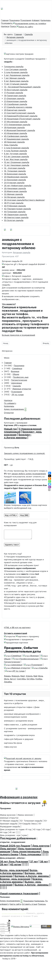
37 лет (34, 861)
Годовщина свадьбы (13, 66)
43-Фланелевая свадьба (15, 133)
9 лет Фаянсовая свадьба (16, 81)
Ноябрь (38, 679)
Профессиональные (29, 659)
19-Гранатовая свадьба (15, 95)
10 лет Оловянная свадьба (16, 162)
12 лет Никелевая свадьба (16, 165)
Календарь (46, 20)
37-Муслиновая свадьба (15, 121)
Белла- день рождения (14, 870)
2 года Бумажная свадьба (16, 148)
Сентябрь (21, 679)
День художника (30, 854)
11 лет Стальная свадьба (16, 84)
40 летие (15, 864)
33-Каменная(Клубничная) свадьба (20, 116)
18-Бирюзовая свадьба (15, 174)
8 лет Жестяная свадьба (15, 159)
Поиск (13, 26)
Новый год (10, 428)
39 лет (4, 864)
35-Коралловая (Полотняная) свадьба (22, 119)
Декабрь (8, 682)
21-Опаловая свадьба (14, 98)
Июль (6, 679)
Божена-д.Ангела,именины (21, 880)
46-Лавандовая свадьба (15, 214)
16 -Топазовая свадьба (15, 171)
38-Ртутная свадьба (13, 203)
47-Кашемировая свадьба (16, 139)
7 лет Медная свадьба (14, 78)
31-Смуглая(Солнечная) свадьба (19, 113)
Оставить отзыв (29, 904)
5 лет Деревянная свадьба (16, 75)
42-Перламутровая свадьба (17, 209)
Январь (7, 676)
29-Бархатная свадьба (15, 110)
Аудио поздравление (14, 409)
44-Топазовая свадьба (14, 211)
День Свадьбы (11, 145)
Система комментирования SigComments (14, 913)
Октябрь (31, 679)
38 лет (44, 861)
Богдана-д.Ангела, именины (32, 876)
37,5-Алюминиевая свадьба (17, 124)
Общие (16, 374)
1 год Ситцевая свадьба (15, 69)
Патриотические (19, 380)
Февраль (15, 676)
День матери (8, 848)
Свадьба (17, 386)
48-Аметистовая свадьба (16, 217)
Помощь (42, 904)
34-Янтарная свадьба (14, 197)
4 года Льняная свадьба (15, 150)
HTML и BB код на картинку (17, 627)
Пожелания (25, 20)
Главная (5, 20)
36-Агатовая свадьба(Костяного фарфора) (24, 200)
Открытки (9, 412)
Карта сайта (15, 904)
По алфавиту (10, 403)
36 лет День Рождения (14, 861)
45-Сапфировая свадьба (15, 136)
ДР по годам (18, 394)
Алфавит (36, 20)
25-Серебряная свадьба (15, 104)
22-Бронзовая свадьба (15, 179)
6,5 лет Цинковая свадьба (16, 156)
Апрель (29, 676)
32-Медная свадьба (13, 194)
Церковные (16, 383)
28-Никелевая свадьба (15, 188)
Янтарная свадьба (21, 252)
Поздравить (7, 23)
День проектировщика (26, 851)
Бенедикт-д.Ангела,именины (17, 436)
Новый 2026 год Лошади (15, 845)
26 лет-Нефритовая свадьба (17, 185)
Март (22, 676)
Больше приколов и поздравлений (18, 335)
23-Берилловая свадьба (15, 101)
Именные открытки (21, 389)
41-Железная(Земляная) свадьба (19, 130)
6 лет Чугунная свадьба (15, 153)
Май (35, 676)
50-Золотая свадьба (13, 220)
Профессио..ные (20, 377)
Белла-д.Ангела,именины (19, 872)
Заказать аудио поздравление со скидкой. (24, 453)
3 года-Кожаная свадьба (16, 72)
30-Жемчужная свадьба (15, 191)
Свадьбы (43, 668)
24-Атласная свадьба (14, 182)
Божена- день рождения (15, 879)
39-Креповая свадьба (14, 127)
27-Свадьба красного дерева (18, 107)
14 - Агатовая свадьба (14, 168)
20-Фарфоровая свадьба (16, 177)
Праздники (14, 20)
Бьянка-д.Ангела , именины (32, 884)
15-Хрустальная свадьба (15, 90)
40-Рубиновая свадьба (15, 206)
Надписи (5, 26)
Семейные (17, 368)
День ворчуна (40, 845)
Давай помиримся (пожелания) (19, 893)
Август (13, 679)
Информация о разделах (18, 797)
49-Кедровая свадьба (14, 142)
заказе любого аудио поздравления (28, 473)
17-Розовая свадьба (13, 92)
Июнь (40, 676)
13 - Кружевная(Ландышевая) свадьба (22, 87)
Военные (15, 371)
